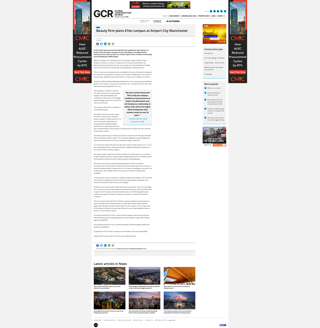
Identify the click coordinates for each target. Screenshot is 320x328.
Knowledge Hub (189, 16)
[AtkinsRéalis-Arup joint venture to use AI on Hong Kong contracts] (109, 300)
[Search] (225, 11)
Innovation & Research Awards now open (213, 94)
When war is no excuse (214, 88)
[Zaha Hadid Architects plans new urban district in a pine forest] (109, 276)
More (220, 16)
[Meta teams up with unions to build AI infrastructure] (179, 276)
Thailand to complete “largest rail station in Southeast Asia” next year (215, 111)
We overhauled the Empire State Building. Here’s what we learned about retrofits (215, 102)
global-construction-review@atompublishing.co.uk (131, 248)
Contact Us (149, 320)
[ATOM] (127, 325)
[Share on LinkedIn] (105, 44)
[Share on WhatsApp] (109, 44)
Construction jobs (213, 49)
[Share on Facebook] (97, 44)
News (165, 16)
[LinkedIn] (221, 11)
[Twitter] (218, 11)
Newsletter (97, 320)
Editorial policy (160, 320)
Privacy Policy (138, 320)
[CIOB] (193, 325)
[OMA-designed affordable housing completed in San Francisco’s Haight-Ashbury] (144, 276)
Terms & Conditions (124, 320)
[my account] (211, 11)
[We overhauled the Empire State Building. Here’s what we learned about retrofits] (144, 300)
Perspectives (203, 16)
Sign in (207, 11)
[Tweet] (101, 44)
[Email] (214, 11)
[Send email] (113, 44)
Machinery (174, 16)
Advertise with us (109, 320)
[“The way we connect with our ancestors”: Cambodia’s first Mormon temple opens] (179, 300)
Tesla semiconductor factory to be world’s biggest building (215, 119)
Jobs (214, 16)
